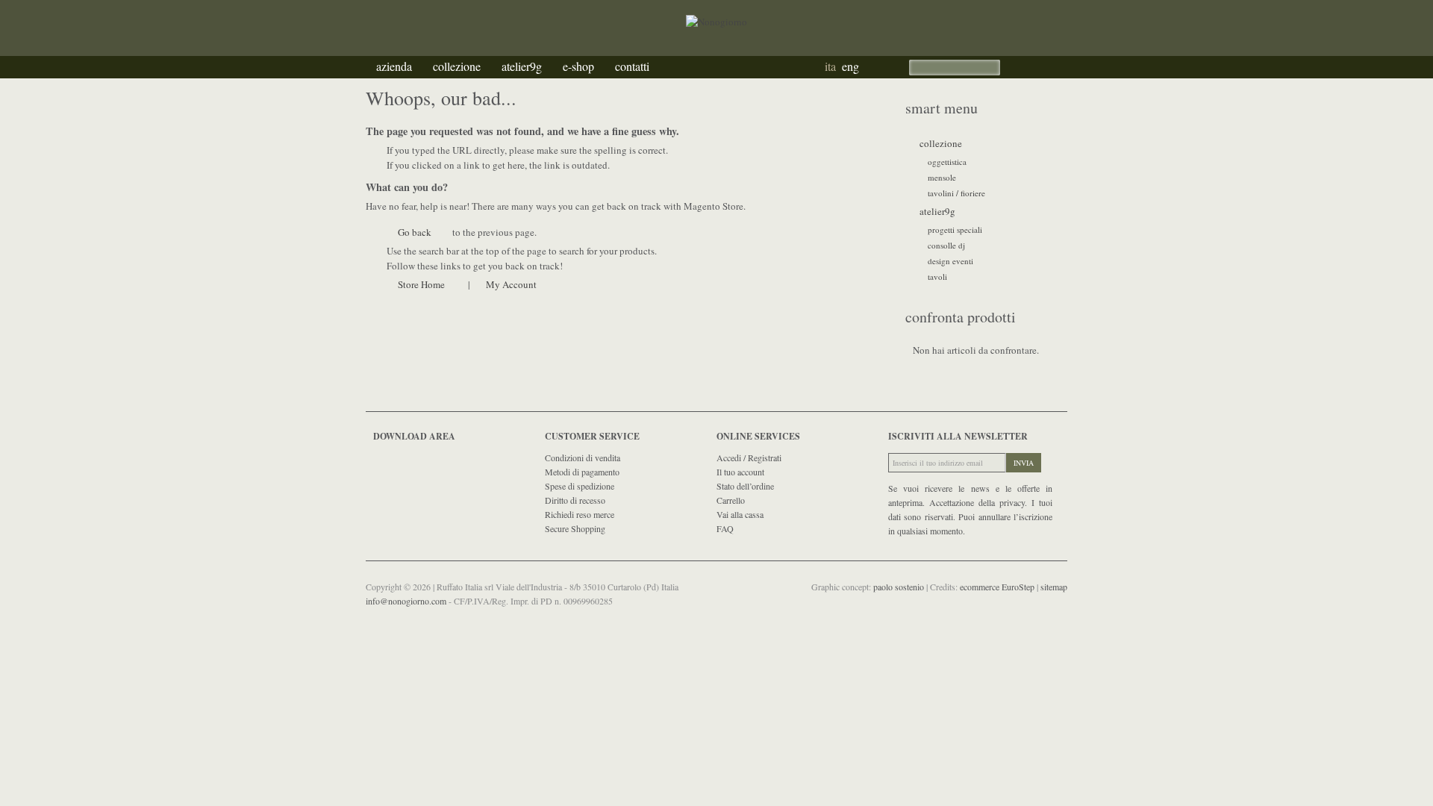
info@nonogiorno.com (407, 601)
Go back (414, 232)
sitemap (1053, 587)
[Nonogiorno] (716, 6)
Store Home (421, 284)
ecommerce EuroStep (998, 587)
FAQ (725, 528)
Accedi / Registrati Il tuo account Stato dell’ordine (748, 472)
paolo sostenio (899, 587)
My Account (511, 284)
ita (830, 66)
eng (850, 66)
